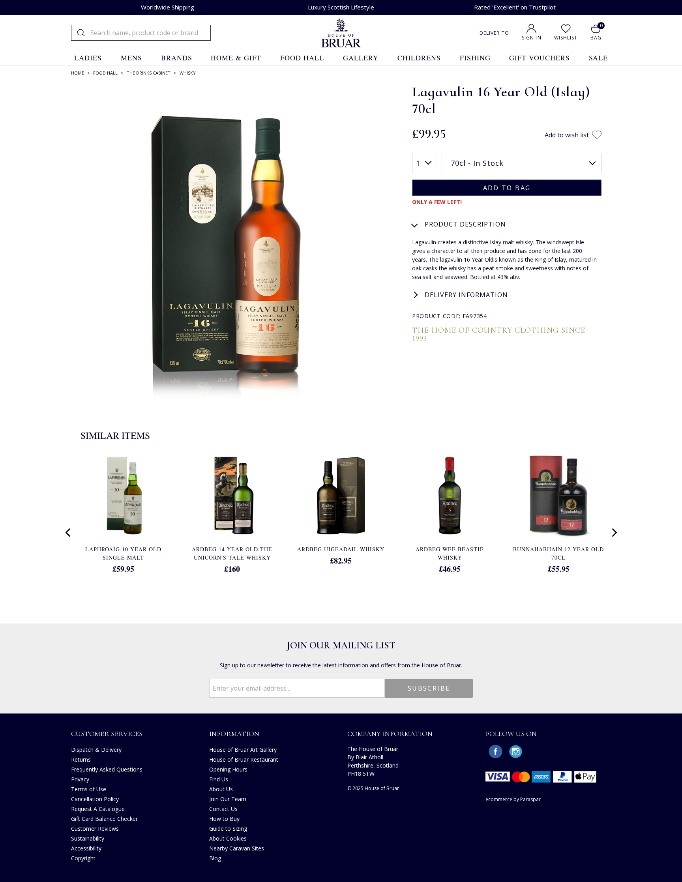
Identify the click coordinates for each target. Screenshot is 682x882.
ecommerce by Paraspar (513, 799)
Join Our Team (227, 799)
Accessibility (86, 848)
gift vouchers (539, 57)
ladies (88, 57)
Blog (215, 858)
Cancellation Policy (95, 799)
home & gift (236, 57)
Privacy (80, 779)
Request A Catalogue (98, 809)
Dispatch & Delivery (96, 749)
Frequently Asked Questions (106, 769)
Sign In (531, 37)
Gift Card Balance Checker (104, 818)
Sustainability (87, 838)
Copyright (83, 858)
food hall (302, 57)
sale (598, 57)
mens (131, 57)
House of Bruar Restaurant (243, 759)
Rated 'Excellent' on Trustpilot (515, 7)
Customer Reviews (95, 828)
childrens (419, 57)
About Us (221, 789)
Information (234, 733)
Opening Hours (228, 769)
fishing (475, 57)
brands (176, 57)
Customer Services (106, 733)
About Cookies (228, 838)
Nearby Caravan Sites (236, 848)
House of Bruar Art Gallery (243, 749)
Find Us (218, 779)
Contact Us (223, 809)
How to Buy (224, 818)
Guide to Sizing (228, 828)
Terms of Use (88, 789)
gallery (360, 57)
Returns (81, 759)
